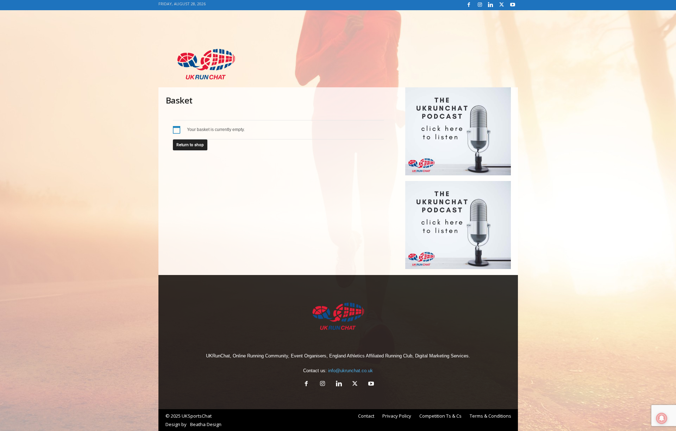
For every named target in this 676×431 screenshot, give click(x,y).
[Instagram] (480, 5)
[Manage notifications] (661, 418)
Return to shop (190, 145)
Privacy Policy (396, 416)
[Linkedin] (491, 5)
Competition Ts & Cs (440, 416)
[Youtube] (512, 5)
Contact (366, 416)
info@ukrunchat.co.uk (350, 370)
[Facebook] (469, 5)
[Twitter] (501, 5)
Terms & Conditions (490, 416)
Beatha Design (205, 424)
